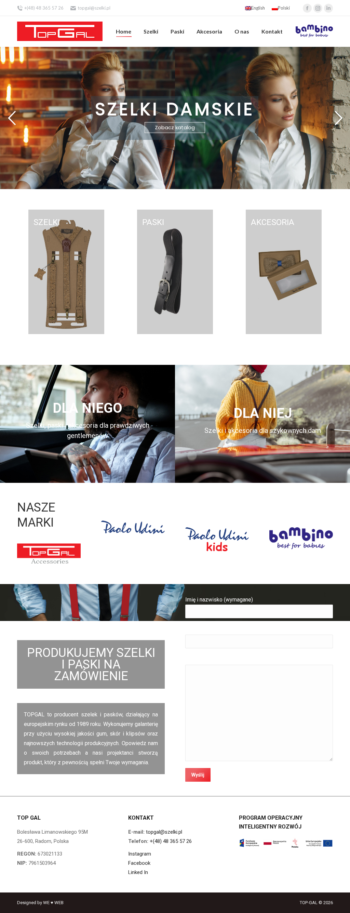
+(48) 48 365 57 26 (171, 841)
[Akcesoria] (284, 272)
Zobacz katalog (175, 127)
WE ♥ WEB (53, 902)
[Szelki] (66, 272)
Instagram (139, 854)
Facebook (139, 863)
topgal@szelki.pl (94, 8)
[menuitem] (124, 31)
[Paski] (175, 272)
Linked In (138, 872)
